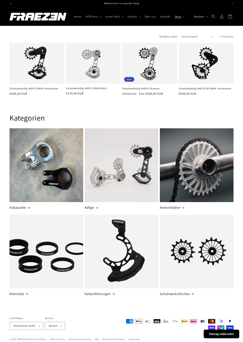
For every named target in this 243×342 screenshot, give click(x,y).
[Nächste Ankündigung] (232, 3)
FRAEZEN (21, 339)
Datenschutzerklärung (80, 339)
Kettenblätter (170, 207)
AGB (97, 339)
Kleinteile (16, 294)
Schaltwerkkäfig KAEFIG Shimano (141, 88)
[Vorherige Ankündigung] (11, 3)
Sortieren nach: (168, 36)
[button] (93, 17)
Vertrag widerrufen (221, 334)
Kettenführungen (98, 294)
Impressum (134, 339)
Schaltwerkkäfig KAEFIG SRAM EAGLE (86, 88)
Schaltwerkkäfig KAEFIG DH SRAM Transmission (205, 88)
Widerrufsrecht (57, 339)
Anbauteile (17, 207)
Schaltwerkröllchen (175, 294)
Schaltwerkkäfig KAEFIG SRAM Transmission (33, 88)
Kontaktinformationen (114, 339)
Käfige (89, 207)
